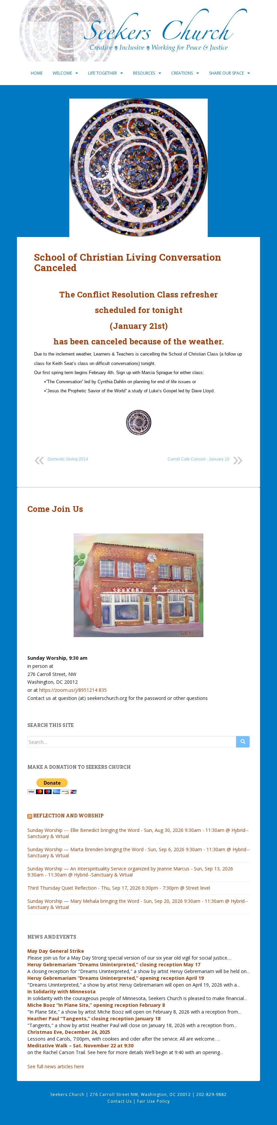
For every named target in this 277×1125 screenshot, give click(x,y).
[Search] (243, 742)
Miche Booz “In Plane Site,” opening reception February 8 (96, 1005)
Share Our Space (226, 73)
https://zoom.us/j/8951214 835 (73, 690)
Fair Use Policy (153, 1101)
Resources (144, 73)
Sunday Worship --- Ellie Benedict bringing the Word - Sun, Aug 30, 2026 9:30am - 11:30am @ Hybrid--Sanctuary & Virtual (138, 833)
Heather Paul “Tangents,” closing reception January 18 (93, 1018)
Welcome (62, 73)
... (229, 957)
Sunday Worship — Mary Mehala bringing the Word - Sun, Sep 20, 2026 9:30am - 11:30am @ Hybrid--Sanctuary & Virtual (137, 904)
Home (37, 73)
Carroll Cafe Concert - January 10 (198, 459)
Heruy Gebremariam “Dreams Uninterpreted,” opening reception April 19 (115, 978)
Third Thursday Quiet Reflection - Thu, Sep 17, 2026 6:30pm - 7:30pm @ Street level (118, 888)
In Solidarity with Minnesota (61, 991)
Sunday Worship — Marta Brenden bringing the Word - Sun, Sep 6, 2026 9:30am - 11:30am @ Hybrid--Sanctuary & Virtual (138, 852)
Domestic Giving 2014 (68, 459)
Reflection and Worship (68, 815)
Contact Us (120, 1101)
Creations (182, 73)
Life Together (102, 73)
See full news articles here (55, 1066)
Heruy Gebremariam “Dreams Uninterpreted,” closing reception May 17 (113, 964)
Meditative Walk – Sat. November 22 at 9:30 (80, 1045)
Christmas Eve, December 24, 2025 (68, 1032)
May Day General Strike (55, 951)
